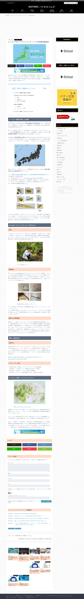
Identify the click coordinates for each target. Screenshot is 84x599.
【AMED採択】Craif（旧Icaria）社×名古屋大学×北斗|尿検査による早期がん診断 (34, 538)
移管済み (58, 181)
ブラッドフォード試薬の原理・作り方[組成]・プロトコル (20, 535)
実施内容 (19, 99)
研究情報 (59, 164)
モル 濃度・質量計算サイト (28, 595)
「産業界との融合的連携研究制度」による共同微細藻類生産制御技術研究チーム (30, 174)
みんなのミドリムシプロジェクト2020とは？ (66, 189)
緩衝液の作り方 (61, 10)
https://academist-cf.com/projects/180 (17, 359)
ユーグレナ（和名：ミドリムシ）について (65, 192)
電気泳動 (59, 138)
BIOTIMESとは (71, 10)
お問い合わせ (13, 597)
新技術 (59, 172)
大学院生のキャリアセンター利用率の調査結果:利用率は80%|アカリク (28, 516)
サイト (9, 483)
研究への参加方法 (61, 190)
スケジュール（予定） (21, 108)
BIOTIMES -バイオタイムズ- (42, 7)
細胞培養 (59, 150)
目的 (18, 97)
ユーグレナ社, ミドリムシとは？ (23, 406)
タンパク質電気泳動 (62, 140)
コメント (10, 462)
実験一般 (59, 145)
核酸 (58, 147)
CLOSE (45, 88)
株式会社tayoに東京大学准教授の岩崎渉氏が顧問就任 (25, 513)
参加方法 (19, 106)
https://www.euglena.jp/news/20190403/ (33, 178)
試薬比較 (59, 133)
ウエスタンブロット (61, 135)
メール (10, 478)
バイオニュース (22, 10)
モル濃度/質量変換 (52, 10)
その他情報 (60, 162)
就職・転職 (42, 10)
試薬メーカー (60, 176)
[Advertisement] (42, 27)
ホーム (12, 10)
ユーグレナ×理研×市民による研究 (64, 187)
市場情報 (59, 174)
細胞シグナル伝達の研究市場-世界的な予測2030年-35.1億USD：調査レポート (30, 520)
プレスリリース (22, 510)
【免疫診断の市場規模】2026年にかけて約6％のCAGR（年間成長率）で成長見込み (31, 518)
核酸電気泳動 (61, 142)
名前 (9, 473)
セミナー (59, 167)
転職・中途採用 (61, 157)
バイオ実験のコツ (60, 128)
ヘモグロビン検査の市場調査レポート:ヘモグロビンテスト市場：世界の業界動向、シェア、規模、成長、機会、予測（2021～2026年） (32, 524)
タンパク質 (60, 130)
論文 (58, 169)
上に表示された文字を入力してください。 (17, 495)
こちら (26, 183)
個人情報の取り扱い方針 (30, 597)
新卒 (58, 155)
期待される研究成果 (21, 101)
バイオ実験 (32, 10)
